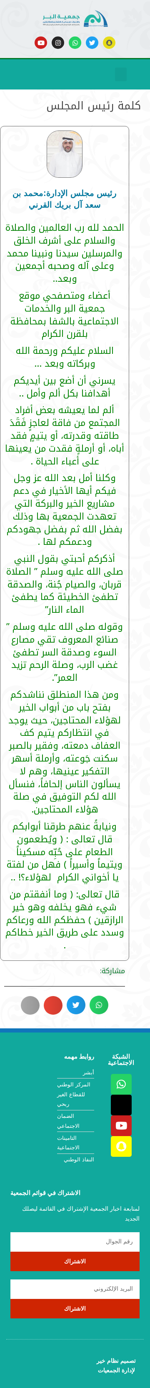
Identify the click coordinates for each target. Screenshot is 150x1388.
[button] (121, 74)
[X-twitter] (121, 1105)
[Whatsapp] (75, 42)
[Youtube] (41, 42)
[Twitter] (92, 42)
